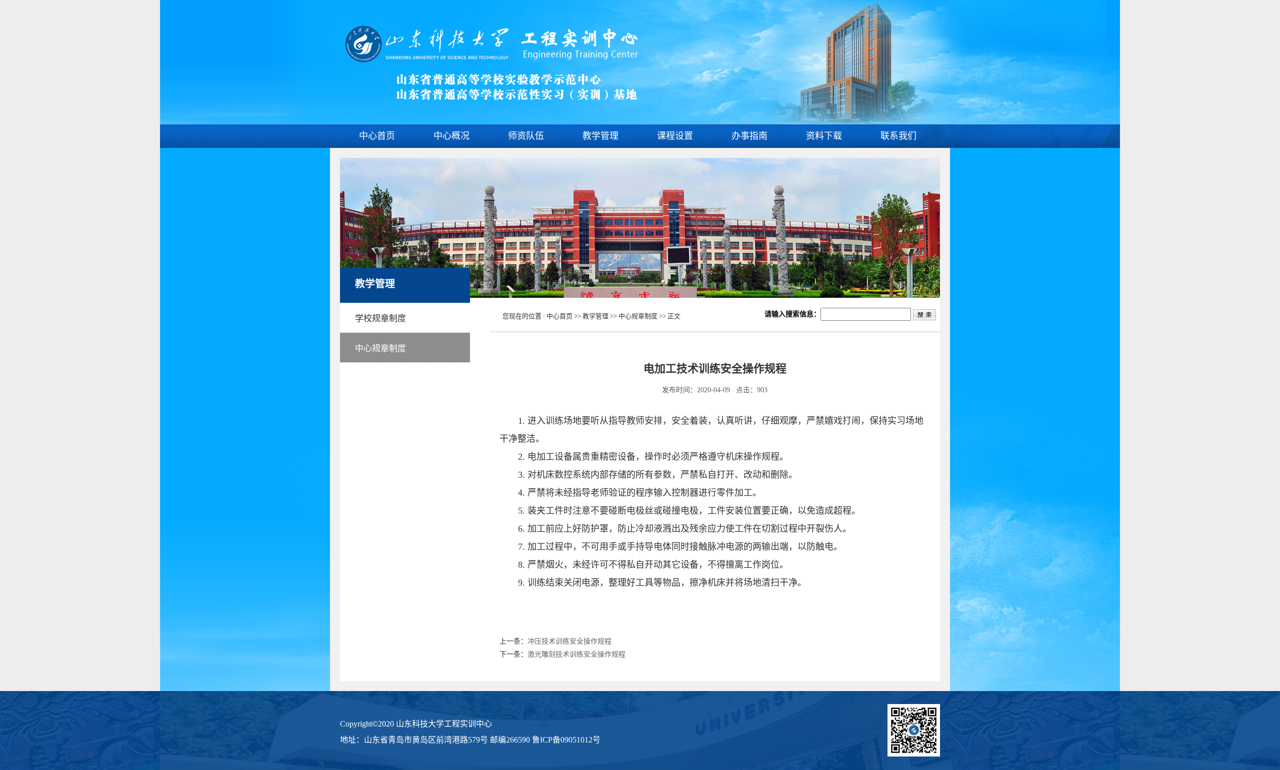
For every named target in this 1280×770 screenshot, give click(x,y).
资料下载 (824, 136)
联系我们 (898, 136)
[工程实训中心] (490, 97)
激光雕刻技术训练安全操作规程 (577, 654)
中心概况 (452, 136)
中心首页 (377, 136)
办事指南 (750, 136)
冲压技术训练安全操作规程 (570, 641)
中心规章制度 (638, 316)
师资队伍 (526, 136)
